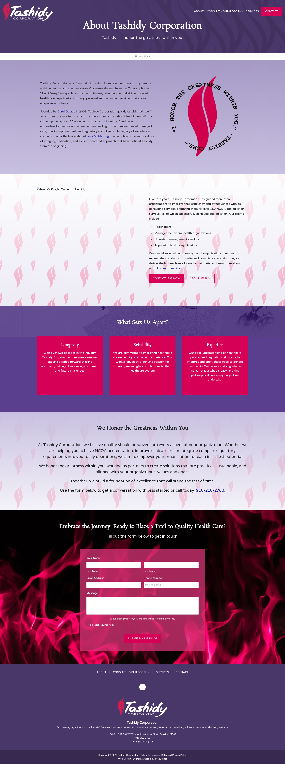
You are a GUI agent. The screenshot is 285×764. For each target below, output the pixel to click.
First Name (92, 571)
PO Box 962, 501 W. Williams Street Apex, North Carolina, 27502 (143, 734)
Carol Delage (66, 111)
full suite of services (168, 268)
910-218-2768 (209, 490)
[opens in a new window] (142, 687)
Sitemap (166, 755)
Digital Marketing (142, 759)
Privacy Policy (179, 755)
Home (138, 56)
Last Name (150, 571)
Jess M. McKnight (99, 136)
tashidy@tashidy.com (143, 741)
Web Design (124, 759)
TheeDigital (161, 759)
